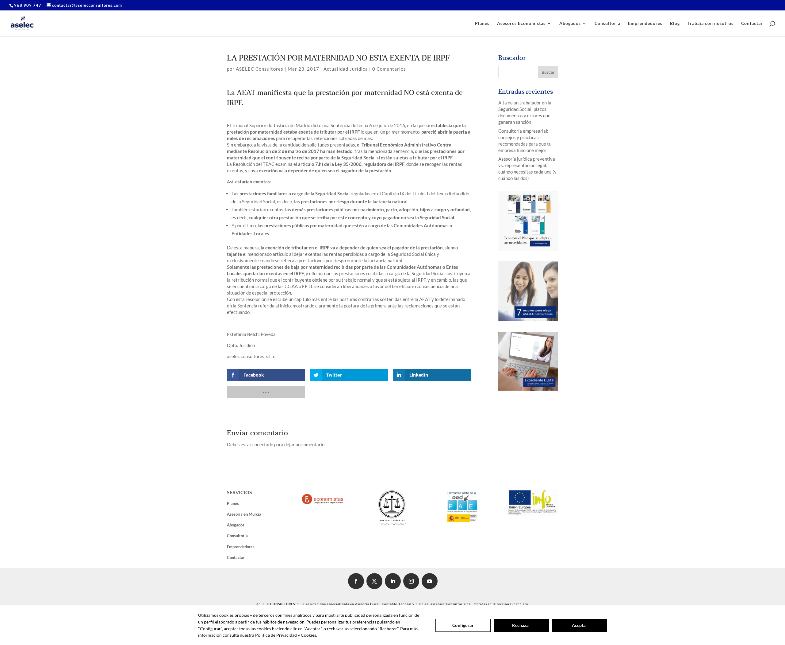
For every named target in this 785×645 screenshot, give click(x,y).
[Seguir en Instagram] (411, 581)
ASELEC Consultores (259, 69)
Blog (675, 23)
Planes (482, 23)
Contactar (752, 23)
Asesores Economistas (521, 23)
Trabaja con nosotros (710, 23)
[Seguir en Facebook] (356, 581)
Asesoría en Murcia (244, 514)
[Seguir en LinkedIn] (393, 581)
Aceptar (580, 625)
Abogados (570, 23)
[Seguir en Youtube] (430, 581)
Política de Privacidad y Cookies (285, 635)
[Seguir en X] (374, 581)
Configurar (462, 625)
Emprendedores (645, 23)
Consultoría (607, 23)
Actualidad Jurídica (346, 69)
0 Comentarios (389, 69)
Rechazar (521, 625)
